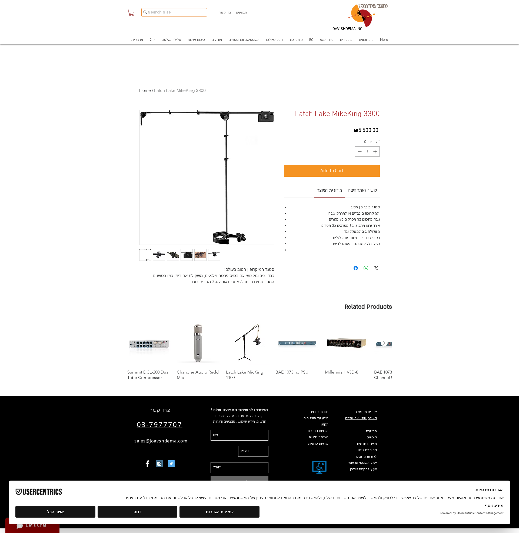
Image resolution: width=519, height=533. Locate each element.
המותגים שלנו (367, 450)
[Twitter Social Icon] (171, 463)
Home (145, 90)
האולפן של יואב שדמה (361, 418)
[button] (131, 12)
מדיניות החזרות (318, 431)
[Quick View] (149, 343)
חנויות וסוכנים (319, 412)
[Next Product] (384, 343)
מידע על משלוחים (316, 418)
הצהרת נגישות (318, 437)
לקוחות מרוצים (366, 456)
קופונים (372, 437)
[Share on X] (376, 268)
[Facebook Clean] (147, 463)
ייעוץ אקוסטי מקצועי (362, 463)
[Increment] (375, 151)
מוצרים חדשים (367, 444)
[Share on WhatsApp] (366, 268)
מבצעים (371, 431)
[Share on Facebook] (355, 268)
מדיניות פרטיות (318, 443)
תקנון (324, 424)
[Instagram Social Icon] (159, 463)
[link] (329, 190)
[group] (259, 351)
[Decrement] (359, 151)
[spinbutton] (367, 151)
